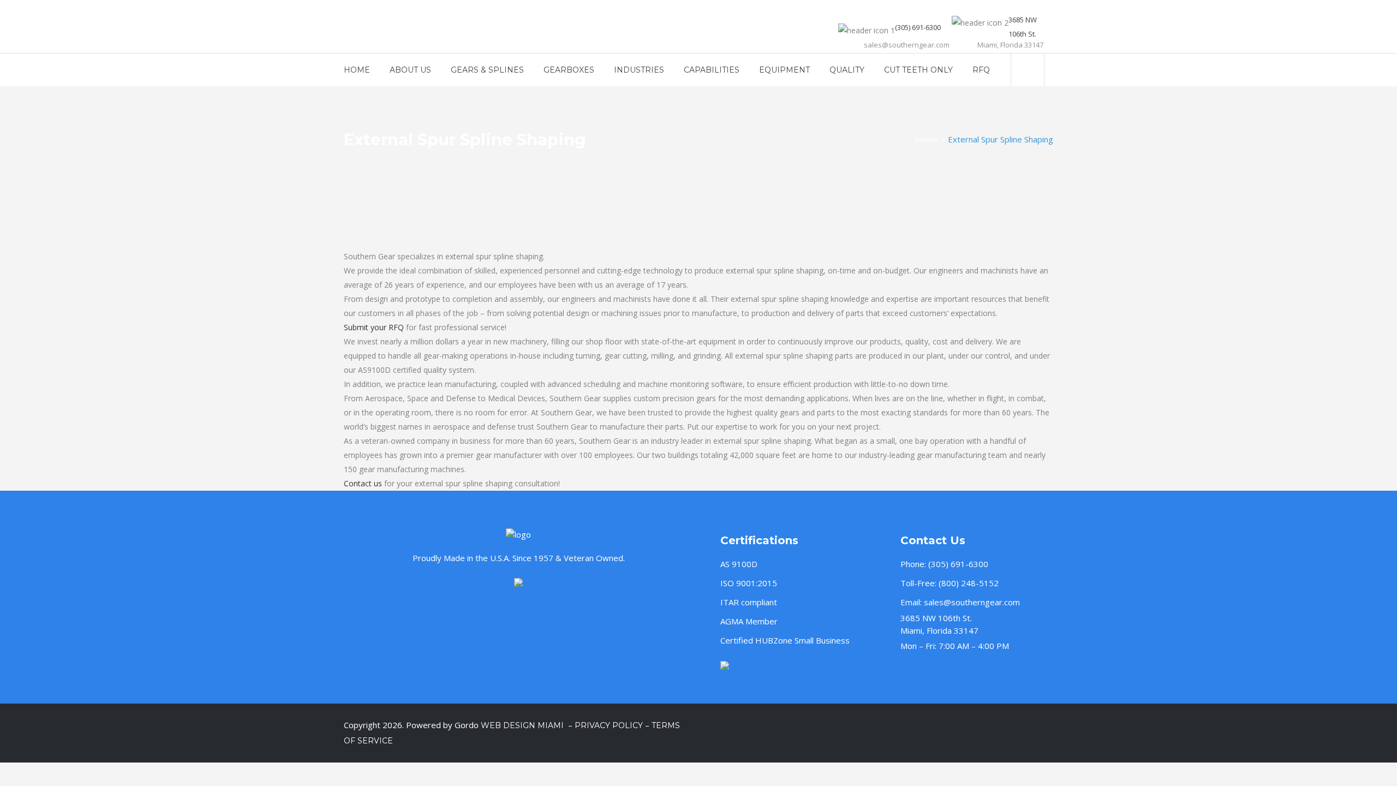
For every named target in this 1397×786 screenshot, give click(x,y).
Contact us (363, 483)
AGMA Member (749, 621)
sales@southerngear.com (972, 602)
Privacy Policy (609, 725)
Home (927, 139)
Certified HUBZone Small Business (785, 640)
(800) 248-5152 (969, 582)
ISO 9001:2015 (748, 582)
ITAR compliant (748, 602)
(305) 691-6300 (958, 563)
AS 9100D (738, 563)
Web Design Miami (523, 725)
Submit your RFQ (374, 327)
